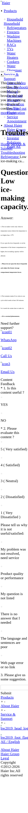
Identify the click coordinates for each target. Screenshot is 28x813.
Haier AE (14, 146)
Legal (5, 758)
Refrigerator (10, 157)
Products (7, 697)
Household (15, 19)
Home (5, 144)
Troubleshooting (13, 152)
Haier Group (10, 754)
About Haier (10, 706)
